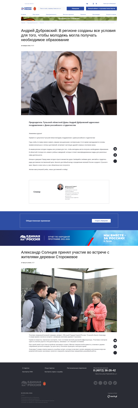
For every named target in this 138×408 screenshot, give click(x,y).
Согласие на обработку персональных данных (34, 402)
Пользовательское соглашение (30, 397)
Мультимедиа (96, 14)
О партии (23, 14)
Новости (42, 22)
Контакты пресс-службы (54, 372)
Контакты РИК (27, 372)
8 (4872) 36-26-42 (104, 370)
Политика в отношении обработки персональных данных (37, 400)
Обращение (75, 8)
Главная (23, 22)
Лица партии (36, 14)
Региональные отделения (76, 368)
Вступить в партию (111, 14)
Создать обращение (101, 221)
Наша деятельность (51, 14)
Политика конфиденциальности (30, 399)
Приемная (83, 14)
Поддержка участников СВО (69, 18)
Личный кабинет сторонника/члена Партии (101, 8)
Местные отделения (68, 14)
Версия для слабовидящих (109, 3)
